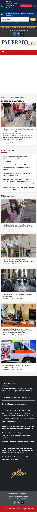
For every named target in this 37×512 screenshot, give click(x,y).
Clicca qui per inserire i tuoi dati (9, 23)
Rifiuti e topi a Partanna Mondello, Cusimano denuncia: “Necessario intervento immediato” (18, 159)
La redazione (6, 28)
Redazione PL (7, 133)
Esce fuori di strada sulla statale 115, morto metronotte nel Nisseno (18, 189)
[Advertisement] (18, 74)
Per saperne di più (8, 143)
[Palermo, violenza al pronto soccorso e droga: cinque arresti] (18, 280)
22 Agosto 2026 (17, 229)
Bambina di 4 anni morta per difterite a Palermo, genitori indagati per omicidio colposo (17, 167)
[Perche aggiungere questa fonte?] (34, 6)
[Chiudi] (5, 6)
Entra (33, 19)
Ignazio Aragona (20, 404)
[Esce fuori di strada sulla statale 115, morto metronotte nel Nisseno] (18, 351)
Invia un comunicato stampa (26, 28)
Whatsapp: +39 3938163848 (19, 30)
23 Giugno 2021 (17, 133)
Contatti (13, 28)
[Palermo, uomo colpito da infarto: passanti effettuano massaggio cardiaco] (18, 115)
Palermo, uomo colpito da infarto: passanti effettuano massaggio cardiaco (18, 130)
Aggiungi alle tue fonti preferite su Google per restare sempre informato (13, 6)
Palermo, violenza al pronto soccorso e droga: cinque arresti (16, 174)
